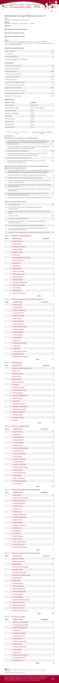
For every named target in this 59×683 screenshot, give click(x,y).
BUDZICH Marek (16, 371)
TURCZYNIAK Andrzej (18, 638)
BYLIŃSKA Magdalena (17, 594)
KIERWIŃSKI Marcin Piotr (18, 558)
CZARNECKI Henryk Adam (18, 271)
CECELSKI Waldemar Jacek (19, 472)
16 (5, 34)
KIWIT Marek (15, 420)
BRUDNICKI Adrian (16, 376)
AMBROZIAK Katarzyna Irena (20, 646)
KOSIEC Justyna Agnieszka (18, 412)
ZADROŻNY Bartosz (17, 522)
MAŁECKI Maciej (17, 434)
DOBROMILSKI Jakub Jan (18, 260)
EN (53, 2)
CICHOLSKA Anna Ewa (18, 442)
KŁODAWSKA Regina (18, 536)
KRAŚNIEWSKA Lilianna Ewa (18, 605)
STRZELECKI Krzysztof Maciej (19, 390)
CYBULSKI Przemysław (18, 323)
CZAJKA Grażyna (17, 652)
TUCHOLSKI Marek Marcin (19, 503)
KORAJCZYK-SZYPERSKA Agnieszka (20, 566)
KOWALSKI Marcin (17, 318)
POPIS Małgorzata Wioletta (18, 403)
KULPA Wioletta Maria (18, 440)
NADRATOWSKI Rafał (18, 313)
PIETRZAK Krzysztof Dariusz (19, 293)
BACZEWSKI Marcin (17, 577)
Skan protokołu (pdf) (9, 135)
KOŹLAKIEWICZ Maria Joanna (19, 572)
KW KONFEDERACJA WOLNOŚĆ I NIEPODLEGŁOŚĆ (25, 489)
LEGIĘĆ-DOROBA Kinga (17, 586)
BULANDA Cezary (17, 508)
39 (5, 38)
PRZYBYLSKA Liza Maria (18, 544)
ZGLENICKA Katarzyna (18, 329)
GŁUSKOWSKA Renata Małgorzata (20, 395)
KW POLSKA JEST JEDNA (18, 616)
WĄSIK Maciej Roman (18, 437)
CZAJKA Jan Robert (17, 649)
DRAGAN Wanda (16, 265)
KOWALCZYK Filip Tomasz (18, 602)
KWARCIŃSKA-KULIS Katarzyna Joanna (21, 575)
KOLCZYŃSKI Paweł (18, 483)
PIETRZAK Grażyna (16, 244)
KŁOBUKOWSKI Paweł (17, 241)
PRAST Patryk (16, 340)
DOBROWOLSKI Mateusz (18, 387)
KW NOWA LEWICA (16, 362)
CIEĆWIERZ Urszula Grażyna (18, 285)
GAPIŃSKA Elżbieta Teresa (18, 561)
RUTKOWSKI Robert (17, 519)
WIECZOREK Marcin (17, 268)
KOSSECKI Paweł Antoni (18, 276)
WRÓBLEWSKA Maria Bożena (20, 326)
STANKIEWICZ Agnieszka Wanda (19, 406)
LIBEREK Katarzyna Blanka (19, 541)
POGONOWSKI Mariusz (17, 583)
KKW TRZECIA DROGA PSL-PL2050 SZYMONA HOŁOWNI (27, 299)
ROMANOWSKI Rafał (18, 445)
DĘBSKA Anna (16, 630)
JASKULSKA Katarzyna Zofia (19, 641)
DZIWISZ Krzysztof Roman (19, 453)
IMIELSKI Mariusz (17, 530)
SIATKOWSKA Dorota (18, 660)
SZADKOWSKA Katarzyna (19, 500)
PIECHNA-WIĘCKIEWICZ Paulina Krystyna (21, 368)
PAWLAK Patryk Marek (17, 608)
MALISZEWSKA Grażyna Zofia (20, 627)
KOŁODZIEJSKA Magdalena (19, 464)
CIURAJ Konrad (16, 345)
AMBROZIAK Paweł (17, 644)
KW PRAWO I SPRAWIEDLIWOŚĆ (20, 426)
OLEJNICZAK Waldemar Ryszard (20, 448)
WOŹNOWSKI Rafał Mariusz (18, 588)
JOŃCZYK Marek (17, 533)
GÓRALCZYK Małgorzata (19, 478)
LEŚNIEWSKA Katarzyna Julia (19, 514)
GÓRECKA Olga (15, 401)
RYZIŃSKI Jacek (16, 348)
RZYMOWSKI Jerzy (17, 337)
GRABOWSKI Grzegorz (17, 569)
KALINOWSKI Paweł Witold (19, 459)
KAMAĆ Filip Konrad (17, 290)
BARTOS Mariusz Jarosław (18, 274)
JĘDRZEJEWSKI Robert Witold (20, 547)
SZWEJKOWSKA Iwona (18, 354)
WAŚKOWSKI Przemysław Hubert (20, 498)
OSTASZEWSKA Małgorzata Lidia (20, 282)
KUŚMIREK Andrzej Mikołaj (18, 246)
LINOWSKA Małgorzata (17, 373)
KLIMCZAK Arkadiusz (17, 597)
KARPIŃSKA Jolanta (17, 456)
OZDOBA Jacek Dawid (18, 450)
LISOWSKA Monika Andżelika (19, 409)
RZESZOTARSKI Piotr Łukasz (19, 343)
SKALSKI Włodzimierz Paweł (19, 591)
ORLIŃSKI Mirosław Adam (19, 310)
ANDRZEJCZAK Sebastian (18, 381)
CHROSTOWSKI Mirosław (19, 657)
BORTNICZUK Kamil (18, 431)
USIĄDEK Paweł (16, 495)
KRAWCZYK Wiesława (18, 321)
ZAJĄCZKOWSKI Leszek (17, 417)
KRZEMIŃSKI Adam (16, 564)
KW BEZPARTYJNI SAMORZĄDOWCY (21, 236)
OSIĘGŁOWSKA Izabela (17, 279)
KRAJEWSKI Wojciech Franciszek (20, 467)
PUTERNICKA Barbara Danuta (20, 517)
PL (56, 2)
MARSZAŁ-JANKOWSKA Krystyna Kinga (21, 257)
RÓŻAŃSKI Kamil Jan (18, 470)
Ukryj (53, 678)
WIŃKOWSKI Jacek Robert (19, 633)
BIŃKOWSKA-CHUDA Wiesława (20, 622)
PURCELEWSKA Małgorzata (19, 481)
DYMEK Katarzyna (17, 539)
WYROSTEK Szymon (17, 379)
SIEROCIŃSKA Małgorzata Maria (20, 624)
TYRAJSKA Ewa (15, 384)
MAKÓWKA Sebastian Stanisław (20, 356)
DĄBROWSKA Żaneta (17, 249)
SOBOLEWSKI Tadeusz (17, 392)
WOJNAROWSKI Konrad (18, 315)
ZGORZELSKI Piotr (17, 304)
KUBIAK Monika (16, 255)
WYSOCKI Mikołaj (16, 287)
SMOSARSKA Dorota (18, 506)
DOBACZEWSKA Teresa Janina (20, 655)
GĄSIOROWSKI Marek (17, 252)
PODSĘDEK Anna (16, 580)
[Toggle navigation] (52, 11)
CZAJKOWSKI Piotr (17, 528)
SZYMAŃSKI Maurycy (17, 398)
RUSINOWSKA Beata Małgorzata (20, 610)
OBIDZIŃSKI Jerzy (17, 511)
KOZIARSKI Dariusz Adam (19, 635)
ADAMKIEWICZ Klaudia (17, 414)
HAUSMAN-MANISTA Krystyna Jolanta (21, 599)
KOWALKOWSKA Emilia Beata (20, 351)
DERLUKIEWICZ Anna (18, 332)
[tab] (16, 133)
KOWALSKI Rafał (16, 263)
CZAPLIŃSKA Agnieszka (18, 461)
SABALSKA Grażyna (17, 334)
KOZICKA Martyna (17, 475)
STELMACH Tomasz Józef (19, 525)
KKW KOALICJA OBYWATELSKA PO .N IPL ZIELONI (25, 553)
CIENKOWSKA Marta (18, 307)
